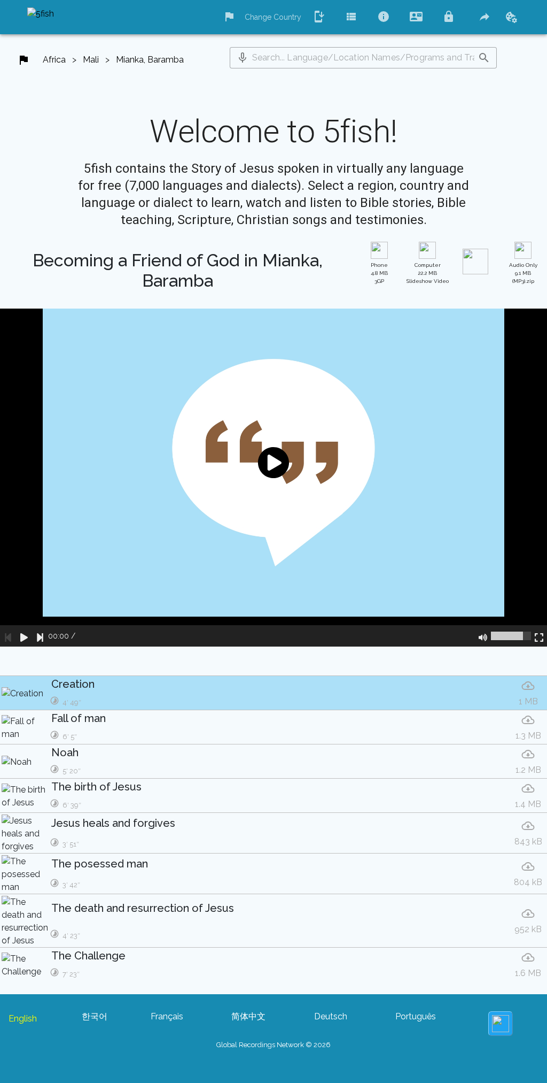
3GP (379, 273)
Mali (91, 60)
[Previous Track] (8, 636)
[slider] (511, 636)
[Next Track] (40, 636)
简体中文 (248, 1016)
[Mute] (483, 636)
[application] (273, 478)
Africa (54, 60)
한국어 (94, 1016)
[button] (242, 57)
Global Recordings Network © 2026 (273, 1045)
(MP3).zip (523, 273)
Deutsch (330, 1016)
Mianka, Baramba (150, 60)
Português (415, 1016)
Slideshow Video (428, 273)
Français (167, 1016)
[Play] (24, 636)
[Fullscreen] (539, 636)
